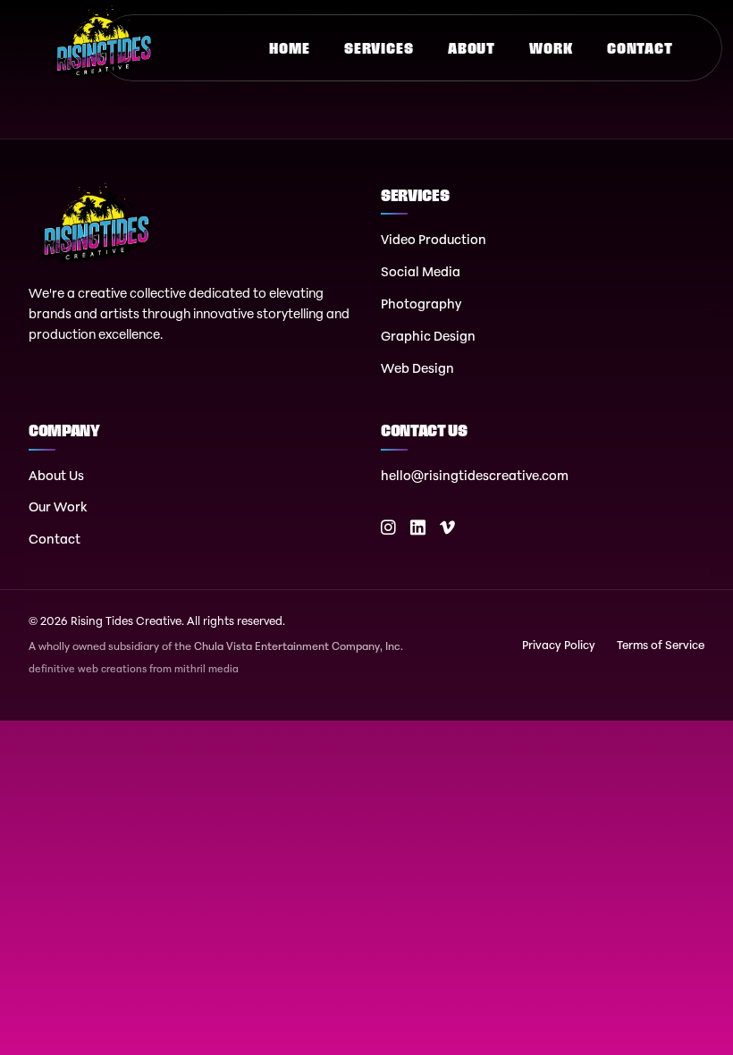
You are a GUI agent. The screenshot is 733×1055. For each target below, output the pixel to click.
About (471, 47)
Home (289, 47)
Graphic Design (428, 335)
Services (378, 47)
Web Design (417, 368)
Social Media (420, 271)
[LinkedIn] (417, 528)
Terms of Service (660, 645)
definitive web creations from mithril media (134, 669)
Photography (421, 303)
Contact (640, 47)
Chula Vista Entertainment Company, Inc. (298, 645)
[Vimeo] (447, 528)
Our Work (58, 506)
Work (550, 47)
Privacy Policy (558, 645)
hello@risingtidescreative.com (475, 475)
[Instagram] (388, 528)
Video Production (433, 239)
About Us (56, 475)
